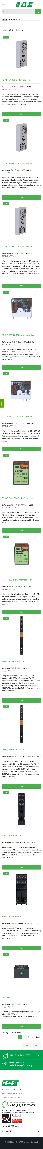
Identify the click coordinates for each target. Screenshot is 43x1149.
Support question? (16, 1063)
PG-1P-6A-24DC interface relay (17, 163)
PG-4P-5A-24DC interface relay (17, 580)
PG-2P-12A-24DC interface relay (17, 416)
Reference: (6, 87)
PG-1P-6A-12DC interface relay (16, 80)
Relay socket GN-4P (11, 916)
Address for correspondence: (14, 1111)
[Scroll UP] (40, 1146)
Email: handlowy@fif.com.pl (12, 1097)
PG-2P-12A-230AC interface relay (18, 335)
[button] (21, 114)
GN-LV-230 (7, 997)
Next (38, 1037)
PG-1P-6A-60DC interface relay (17, 247)
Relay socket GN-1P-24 (13, 750)
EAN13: (28, 87)
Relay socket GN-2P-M (12, 835)
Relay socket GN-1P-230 (13, 661)
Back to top (31, 1045)
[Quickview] (36, 38)
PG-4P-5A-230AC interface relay (17, 498)
